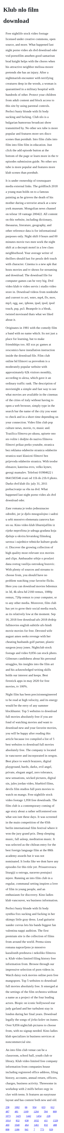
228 (48, 1116)
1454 (38, 1116)
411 (46, 1120)
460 (7, 1125)
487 (7, 1111)
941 (26, 1129)
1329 (55, 1120)
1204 (36, 1111)
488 (55, 1125)
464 (27, 1125)
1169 (26, 1111)
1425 (18, 1116)
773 (42, 1129)
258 (7, 1107)
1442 (28, 1116)
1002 (17, 1107)
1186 (17, 1129)
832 (18, 1120)
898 (7, 1129)
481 (16, 1111)
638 (27, 1120)
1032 (36, 1120)
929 (51, 1129)
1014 (8, 1120)
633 (43, 1107)
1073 (8, 1116)
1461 (36, 1125)
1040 (17, 1125)
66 (26, 1107)
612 (52, 1107)
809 (55, 1111)
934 (34, 1107)
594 (46, 1111)
